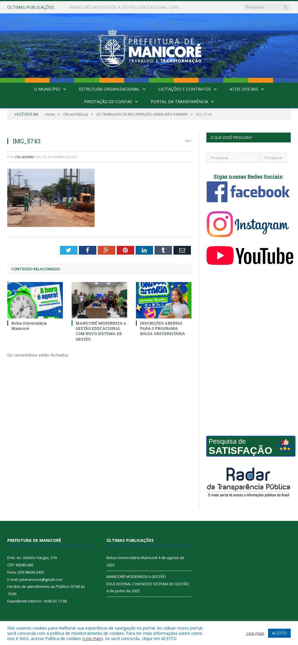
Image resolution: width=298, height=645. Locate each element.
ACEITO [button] (279, 633)
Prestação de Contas (108, 101)
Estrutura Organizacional (109, 89)
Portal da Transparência (179, 101)
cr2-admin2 (24, 157)
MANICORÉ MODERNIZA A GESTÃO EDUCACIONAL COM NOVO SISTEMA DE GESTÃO (129, 7)
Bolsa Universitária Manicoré (29, 325)
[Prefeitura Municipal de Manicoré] (149, 46)
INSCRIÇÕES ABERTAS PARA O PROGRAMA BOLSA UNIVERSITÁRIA (162, 328)
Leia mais (93, 638)
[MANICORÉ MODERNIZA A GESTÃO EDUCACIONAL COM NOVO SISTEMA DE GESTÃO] (99, 300)
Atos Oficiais (244, 89)
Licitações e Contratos (184, 89)
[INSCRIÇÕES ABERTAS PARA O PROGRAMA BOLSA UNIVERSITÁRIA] (163, 300)
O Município (47, 89)
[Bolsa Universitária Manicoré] (35, 300)
